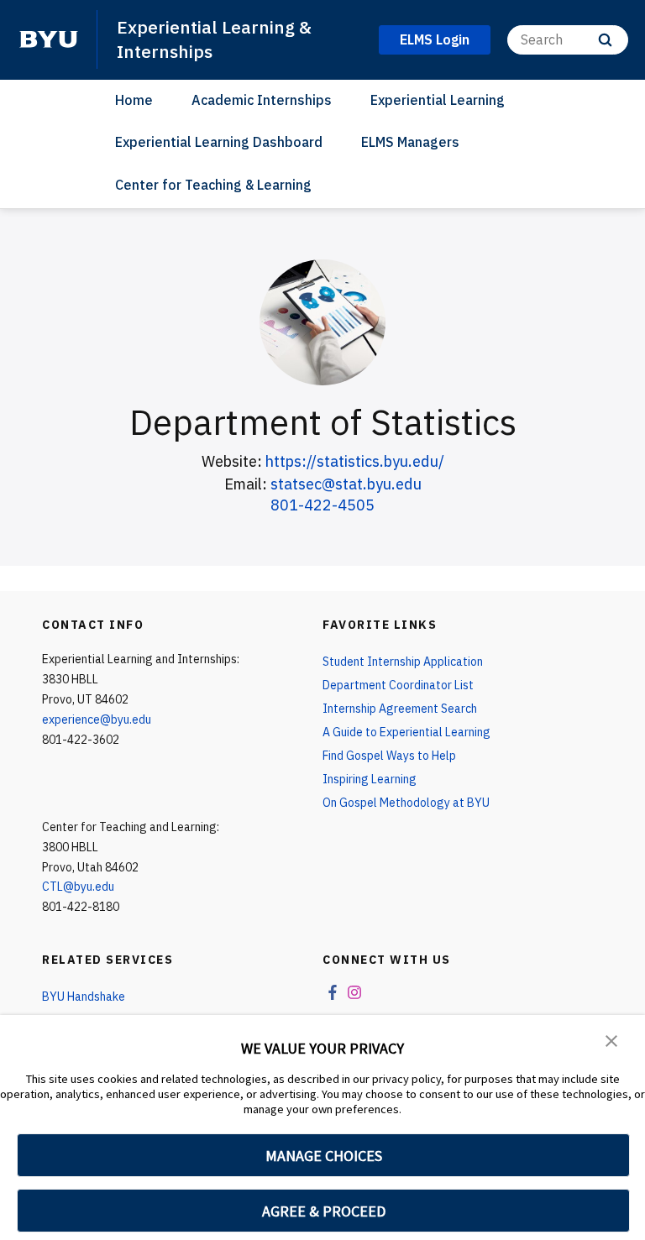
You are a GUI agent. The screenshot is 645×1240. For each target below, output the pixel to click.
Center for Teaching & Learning (213, 184)
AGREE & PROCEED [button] (323, 1211)
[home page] (48, 39)
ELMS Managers (410, 141)
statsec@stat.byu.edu (346, 484)
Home (134, 100)
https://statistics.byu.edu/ (354, 461)
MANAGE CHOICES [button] (323, 1155)
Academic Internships (261, 100)
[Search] (605, 40)
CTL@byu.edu (78, 886)
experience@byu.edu (96, 719)
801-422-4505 (322, 505)
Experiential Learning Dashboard (218, 141)
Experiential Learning (437, 100)
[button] (611, 1039)
